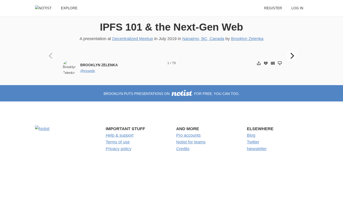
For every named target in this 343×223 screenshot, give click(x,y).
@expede (87, 71)
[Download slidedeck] (265, 63)
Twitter (253, 142)
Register (273, 8)
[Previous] (51, 56)
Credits (182, 148)
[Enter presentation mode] (279, 63)
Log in (297, 8)
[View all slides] (272, 63)
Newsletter (257, 148)
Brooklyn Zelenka (247, 38)
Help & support (119, 135)
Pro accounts (188, 135)
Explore (69, 8)
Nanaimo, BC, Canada (203, 38)
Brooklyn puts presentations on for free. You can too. (171, 94)
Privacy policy (118, 148)
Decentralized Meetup (132, 38)
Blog (251, 135)
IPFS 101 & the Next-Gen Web (171, 27)
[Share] (258, 63)
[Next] (292, 56)
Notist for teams (191, 142)
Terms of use (118, 142)
